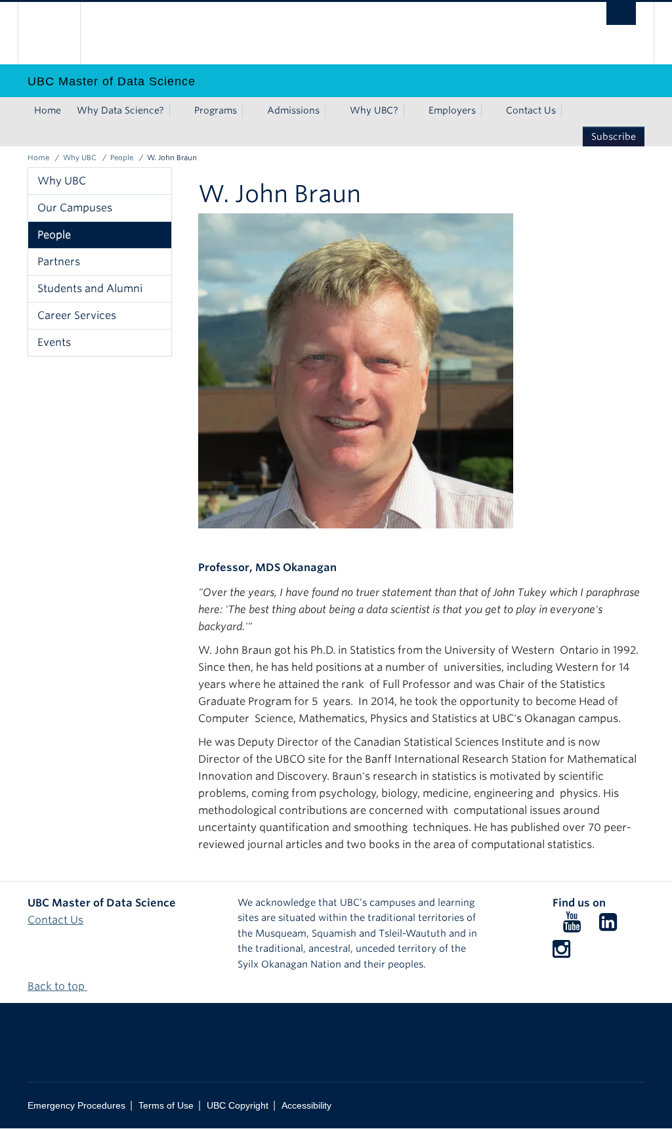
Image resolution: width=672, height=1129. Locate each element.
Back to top (57, 986)
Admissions (293, 110)
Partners (58, 261)
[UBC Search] (621, 13)
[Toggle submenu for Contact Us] (569, 110)
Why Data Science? (120, 110)
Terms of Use (166, 1106)
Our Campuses (74, 208)
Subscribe (613, 136)
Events (54, 342)
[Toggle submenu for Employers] (489, 110)
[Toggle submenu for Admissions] (333, 110)
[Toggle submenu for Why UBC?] (411, 110)
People (121, 157)
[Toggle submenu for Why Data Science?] (177, 110)
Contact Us (531, 110)
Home (47, 110)
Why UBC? (374, 110)
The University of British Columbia (59, 33)
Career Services (76, 315)
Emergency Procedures (76, 1106)
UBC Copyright (237, 1106)
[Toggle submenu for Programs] (250, 110)
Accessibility (306, 1106)
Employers (452, 110)
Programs (215, 110)
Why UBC (79, 157)
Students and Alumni (89, 288)
